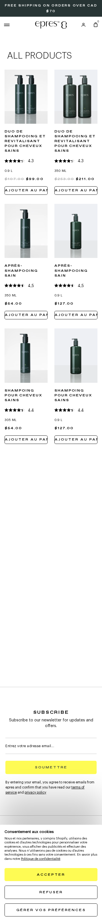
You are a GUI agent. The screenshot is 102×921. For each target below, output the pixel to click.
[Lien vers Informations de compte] (83, 25)
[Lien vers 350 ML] (75, 97)
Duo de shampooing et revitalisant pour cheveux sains (25, 141)
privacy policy (35, 792)
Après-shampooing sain (21, 271)
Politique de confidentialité (40, 858)
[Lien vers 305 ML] (26, 355)
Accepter (51, 875)
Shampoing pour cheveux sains (23, 395)
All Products (39, 55)
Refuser (51, 892)
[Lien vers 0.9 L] (26, 97)
